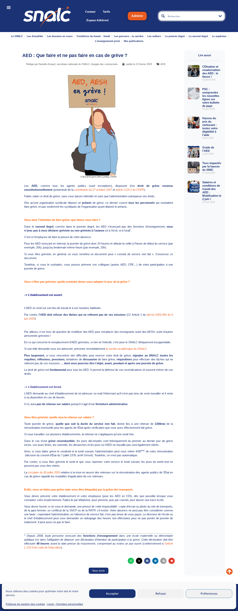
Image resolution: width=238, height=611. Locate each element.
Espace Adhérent (97, 20)
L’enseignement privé (107, 41)
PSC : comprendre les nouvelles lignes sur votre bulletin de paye (210, 97)
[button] (131, 561)
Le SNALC (17, 36)
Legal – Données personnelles (65, 604)
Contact (90, 11)
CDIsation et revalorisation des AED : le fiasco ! (211, 71)
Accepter (112, 593)
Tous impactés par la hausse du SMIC (211, 166)
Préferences (209, 593)
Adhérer (137, 16)
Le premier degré (175, 36)
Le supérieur (219, 36)
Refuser (160, 593)
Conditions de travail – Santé (93, 36)
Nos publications (133, 41)
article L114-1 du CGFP (130, 189)
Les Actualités (35, 36)
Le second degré (198, 36)
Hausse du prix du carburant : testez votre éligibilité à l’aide (210, 127)
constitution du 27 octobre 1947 (93, 189)
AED (162, 64)
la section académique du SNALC (126, 348)
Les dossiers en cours (60, 36)
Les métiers (154, 36)
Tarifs (106, 11)
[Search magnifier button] (163, 16)
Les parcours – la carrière (128, 36)
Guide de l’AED (208, 149)
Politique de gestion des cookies (25, 604)
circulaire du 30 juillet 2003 (44, 472)
